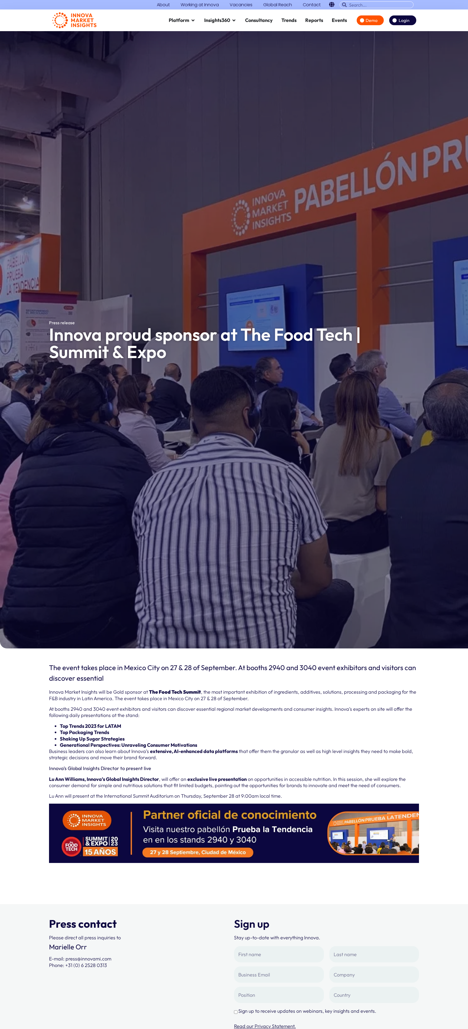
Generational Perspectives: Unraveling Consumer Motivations (128, 745)
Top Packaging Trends (84, 732)
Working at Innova (200, 5)
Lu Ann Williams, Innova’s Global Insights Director (104, 779)
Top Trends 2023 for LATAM (91, 726)
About (163, 5)
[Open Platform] (193, 20)
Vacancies (241, 5)
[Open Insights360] (234, 20)
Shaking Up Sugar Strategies (92, 739)
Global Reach (277, 5)
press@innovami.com (88, 959)
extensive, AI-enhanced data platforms (194, 751)
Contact (312, 5)
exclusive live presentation (217, 779)
